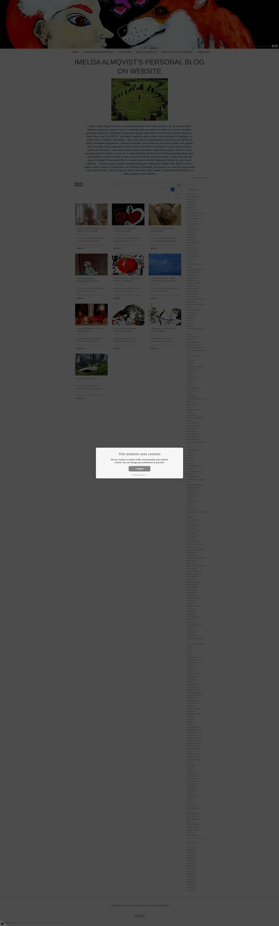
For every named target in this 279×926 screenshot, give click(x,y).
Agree (140, 468)
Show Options (139, 475)
